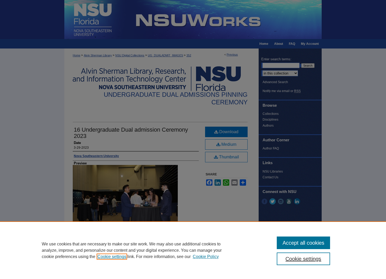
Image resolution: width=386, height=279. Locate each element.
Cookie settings (111, 256)
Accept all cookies (303, 243)
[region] (193, 250)
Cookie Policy (206, 256)
